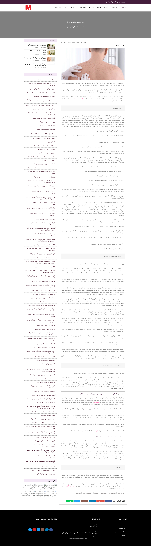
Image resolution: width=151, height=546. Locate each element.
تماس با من (58, 7)
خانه (83, 27)
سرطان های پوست (119, 45)
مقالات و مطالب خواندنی (118, 531)
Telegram (84, 501)
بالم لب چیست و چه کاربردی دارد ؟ (106, 436)
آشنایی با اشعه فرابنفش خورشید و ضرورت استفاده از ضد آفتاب (98, 394)
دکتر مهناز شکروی (78, 98)
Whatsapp (69, 501)
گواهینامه (106, 7)
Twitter (77, 501)
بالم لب (96, 431)
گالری (72, 7)
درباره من (114, 7)
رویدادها (91, 7)
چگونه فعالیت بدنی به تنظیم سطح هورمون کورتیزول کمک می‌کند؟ (35, 64)
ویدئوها (123, 535)
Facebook (108, 501)
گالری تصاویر (122, 528)
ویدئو (65, 7)
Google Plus (100, 501)
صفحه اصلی (122, 7)
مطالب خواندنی (81, 7)
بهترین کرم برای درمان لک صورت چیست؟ (35, 58)
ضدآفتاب (96, 402)
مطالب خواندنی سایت (73, 27)
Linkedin (92, 501)
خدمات (99, 7)
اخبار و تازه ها (36, 47)
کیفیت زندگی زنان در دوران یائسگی (37, 45)
